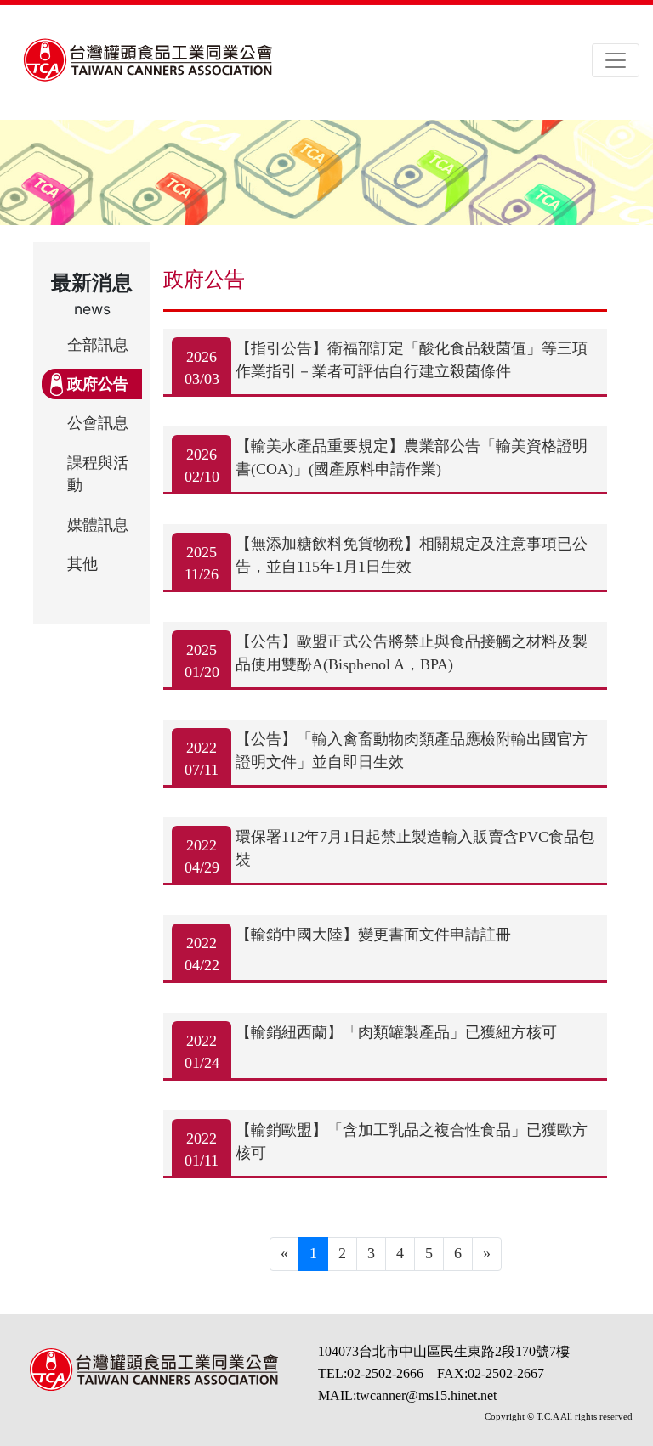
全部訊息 (97, 344)
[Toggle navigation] (615, 60)
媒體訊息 (97, 525)
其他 (82, 564)
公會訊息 (97, 423)
